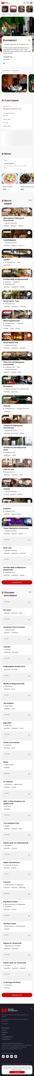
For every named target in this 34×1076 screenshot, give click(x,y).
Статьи (4, 1030)
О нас (3, 1034)
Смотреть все (17, 582)
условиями (28, 1066)
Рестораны (5, 1028)
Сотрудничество (7, 1037)
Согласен (17, 1072)
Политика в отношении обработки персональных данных (15, 1015)
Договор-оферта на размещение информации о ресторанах (15, 1020)
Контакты (5, 1032)
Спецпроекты (6, 1039)
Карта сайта (5, 1023)
